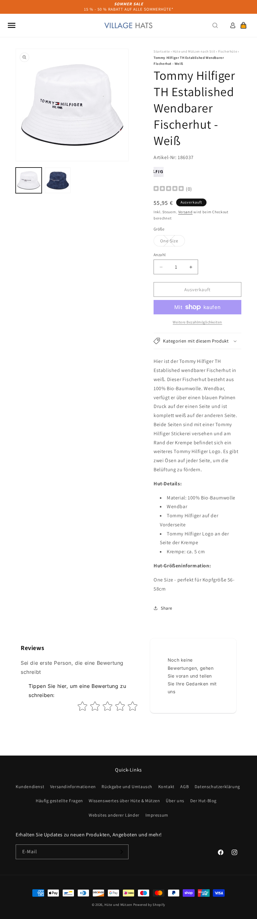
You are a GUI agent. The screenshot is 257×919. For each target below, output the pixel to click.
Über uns (175, 800)
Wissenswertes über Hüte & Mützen (124, 800)
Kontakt (166, 786)
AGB (184, 786)
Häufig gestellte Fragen (59, 800)
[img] (169, 189)
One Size (172, 242)
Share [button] (166, 608)
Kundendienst (30, 786)
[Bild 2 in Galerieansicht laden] (58, 181)
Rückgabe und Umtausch (127, 786)
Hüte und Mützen (118, 904)
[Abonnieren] (121, 851)
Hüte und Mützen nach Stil (194, 51)
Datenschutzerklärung (217, 786)
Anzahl (159, 254)
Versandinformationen (73, 786)
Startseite (162, 51)
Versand (185, 211)
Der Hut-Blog (203, 800)
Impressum (156, 815)
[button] (11, 25)
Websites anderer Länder (114, 815)
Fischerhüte (227, 51)
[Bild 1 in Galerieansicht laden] (29, 181)
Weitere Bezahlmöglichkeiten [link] (197, 322)
